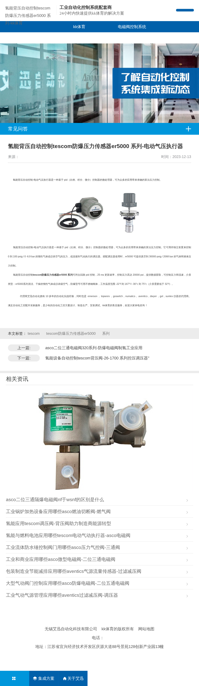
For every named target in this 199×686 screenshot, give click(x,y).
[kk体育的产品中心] (14, 678)
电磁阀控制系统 (132, 26)
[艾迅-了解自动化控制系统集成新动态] (99, 77)
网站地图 (146, 629)
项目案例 (69, 38)
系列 (106, 333)
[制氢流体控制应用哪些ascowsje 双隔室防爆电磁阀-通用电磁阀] (99, 441)
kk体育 (79, 26)
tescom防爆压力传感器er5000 (71, 333)
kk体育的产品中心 (23, 38)
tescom (34, 333)
